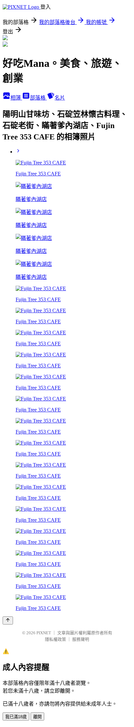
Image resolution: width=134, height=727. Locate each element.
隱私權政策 (55, 639)
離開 (37, 716)
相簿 (16, 98)
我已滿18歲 (16, 716)
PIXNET (43, 632)
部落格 (38, 98)
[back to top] (8, 620)
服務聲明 (80, 639)
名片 (60, 98)
